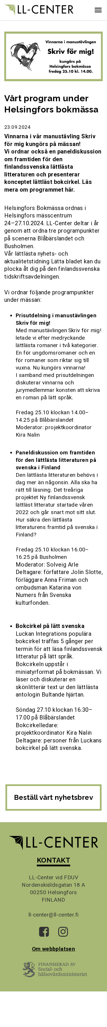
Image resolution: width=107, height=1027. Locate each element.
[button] (98, 10)
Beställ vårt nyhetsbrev (53, 797)
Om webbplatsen (53, 949)
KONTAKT (53, 860)
